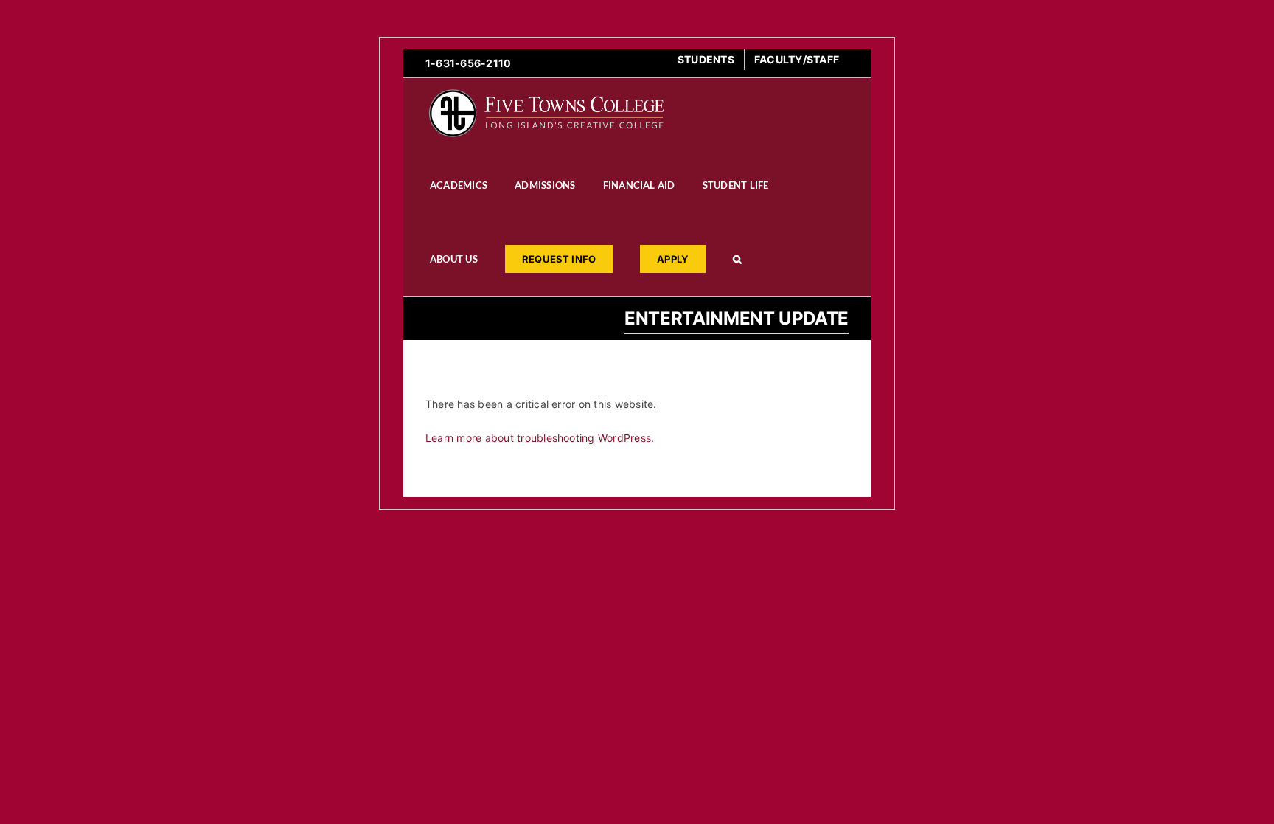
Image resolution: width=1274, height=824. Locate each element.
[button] (737, 259)
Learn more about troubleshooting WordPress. (539, 438)
